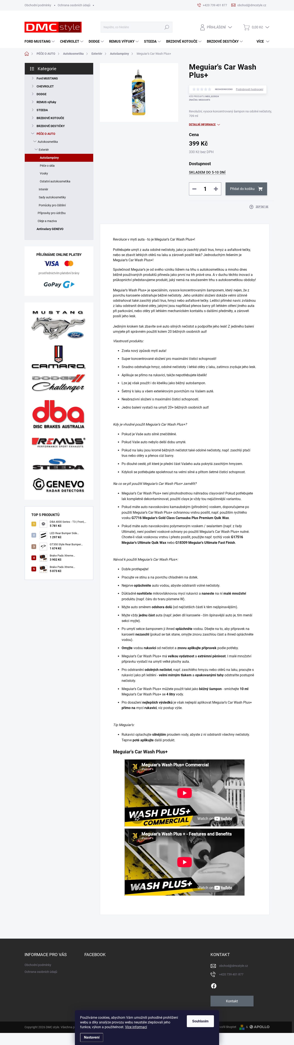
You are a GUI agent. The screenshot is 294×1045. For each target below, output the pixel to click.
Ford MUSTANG (47, 78)
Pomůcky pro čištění (52, 205)
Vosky (44, 173)
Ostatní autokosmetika (55, 181)
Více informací (136, 1027)
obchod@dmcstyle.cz (233, 965)
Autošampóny (49, 157)
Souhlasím (200, 1021)
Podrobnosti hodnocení (249, 89)
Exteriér (44, 149)
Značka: (199, 100)
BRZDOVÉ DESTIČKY (51, 126)
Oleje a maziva (47, 221)
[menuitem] (40, 41)
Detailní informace (202, 124)
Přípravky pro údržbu (52, 213)
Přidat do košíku (242, 189)
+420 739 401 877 (231, 974)
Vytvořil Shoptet (225, 1027)
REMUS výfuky (46, 102)
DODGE (41, 94)
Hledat (167, 27)
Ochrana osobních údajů (74, 5)
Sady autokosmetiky (52, 197)
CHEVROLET (45, 86)
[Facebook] (213, 985)
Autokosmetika (48, 141)
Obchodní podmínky (38, 5)
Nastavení (91, 1037)
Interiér (43, 189)
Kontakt (232, 1001)
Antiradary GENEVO (50, 229)
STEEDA (42, 110)
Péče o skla (47, 165)
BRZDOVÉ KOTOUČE (50, 118)
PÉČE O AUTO (46, 133)
